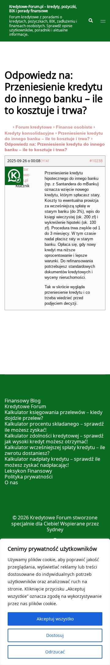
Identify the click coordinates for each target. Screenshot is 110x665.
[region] (55, 602)
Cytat (45, 161)
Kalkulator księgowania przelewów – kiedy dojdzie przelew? (53, 415)
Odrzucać (55, 652)
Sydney (55, 529)
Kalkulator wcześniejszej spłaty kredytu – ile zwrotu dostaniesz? (55, 450)
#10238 (96, 160)
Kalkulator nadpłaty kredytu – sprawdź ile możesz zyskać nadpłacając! (52, 462)
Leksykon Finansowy (28, 470)
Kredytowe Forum (25, 406)
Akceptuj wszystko (55, 619)
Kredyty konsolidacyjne (29, 133)
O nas (11, 482)
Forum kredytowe (34, 127)
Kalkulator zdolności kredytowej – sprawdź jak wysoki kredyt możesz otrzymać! (54, 438)
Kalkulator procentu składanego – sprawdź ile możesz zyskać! (54, 426)
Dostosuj (55, 635)
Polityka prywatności (29, 476)
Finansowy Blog (23, 400)
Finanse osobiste (74, 127)
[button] (90, 20)
